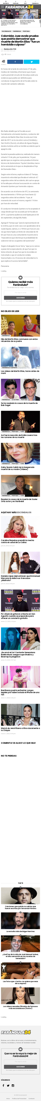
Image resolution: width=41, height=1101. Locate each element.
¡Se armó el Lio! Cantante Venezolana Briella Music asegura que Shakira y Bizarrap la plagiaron (18, 654)
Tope (22, 432)
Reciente (6, 3)
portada (26, 31)
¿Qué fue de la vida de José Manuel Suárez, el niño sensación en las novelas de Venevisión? (20, 956)
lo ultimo (15, 400)
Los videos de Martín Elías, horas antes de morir (20, 372)
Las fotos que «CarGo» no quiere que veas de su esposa (20, 982)
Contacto (32, 1098)
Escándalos (6, 31)
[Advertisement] (20, 108)
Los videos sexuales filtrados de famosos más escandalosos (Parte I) (20, 1007)
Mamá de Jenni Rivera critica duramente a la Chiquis (20, 729)
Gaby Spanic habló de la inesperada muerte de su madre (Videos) (17, 468)
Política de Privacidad (19, 1098)
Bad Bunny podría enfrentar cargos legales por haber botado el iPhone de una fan (20, 692)
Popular (15, 3)
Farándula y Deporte (9, 368)
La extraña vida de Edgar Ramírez (20, 931)
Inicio (8, 1098)
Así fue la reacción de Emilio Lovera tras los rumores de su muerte (19, 436)
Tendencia (35, 3)
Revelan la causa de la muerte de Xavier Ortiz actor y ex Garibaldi (19, 500)
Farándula (17, 31)
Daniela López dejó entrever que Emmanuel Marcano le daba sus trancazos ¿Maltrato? (20, 578)
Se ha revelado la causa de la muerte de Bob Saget (19, 404)
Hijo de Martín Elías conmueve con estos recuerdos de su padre (19, 340)
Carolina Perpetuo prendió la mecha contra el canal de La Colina (17, 541)
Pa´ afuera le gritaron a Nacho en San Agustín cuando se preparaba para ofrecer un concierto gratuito (9, 22)
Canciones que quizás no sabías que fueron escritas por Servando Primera (20, 907)
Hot (25, 3)
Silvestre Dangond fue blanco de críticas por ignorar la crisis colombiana (27, 22)
